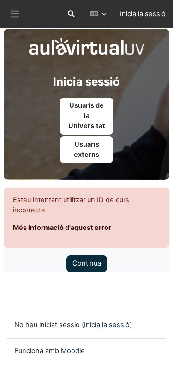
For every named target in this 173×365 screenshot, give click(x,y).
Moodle (73, 350)
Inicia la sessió (143, 14)
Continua (86, 263)
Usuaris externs (86, 149)
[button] (71, 14)
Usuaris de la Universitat (86, 115)
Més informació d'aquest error (62, 227)
